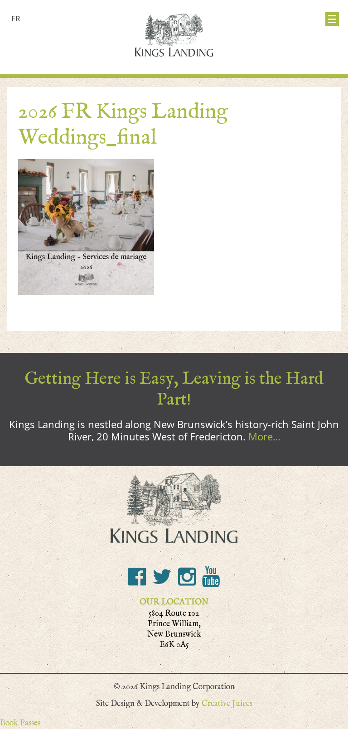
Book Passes (20, 723)
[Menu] (332, 19)
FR (15, 18)
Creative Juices (227, 703)
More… (264, 436)
